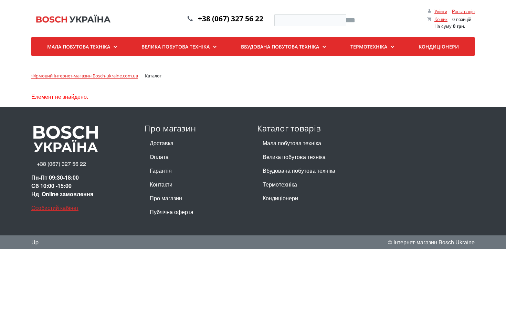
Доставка (161, 143)
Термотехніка (280, 184)
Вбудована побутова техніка (299, 170)
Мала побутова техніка (292, 143)
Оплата (159, 157)
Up (35, 242)
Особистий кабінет (54, 208)
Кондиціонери (280, 198)
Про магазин (166, 198)
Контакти (161, 184)
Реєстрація (463, 11)
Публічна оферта (171, 212)
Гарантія (161, 170)
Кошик (440, 19)
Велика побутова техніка (294, 157)
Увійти (440, 11)
